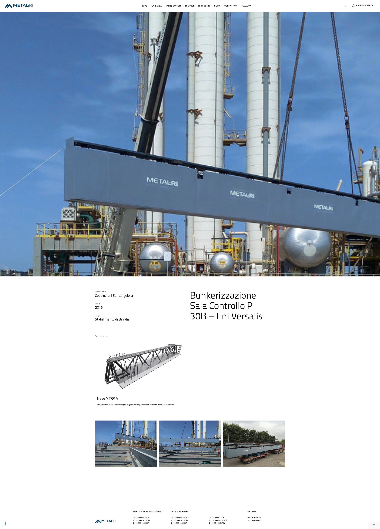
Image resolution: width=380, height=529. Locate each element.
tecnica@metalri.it (254, 520)
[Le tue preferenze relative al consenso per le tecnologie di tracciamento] (5, 524)
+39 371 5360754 (217, 523)
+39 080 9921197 (141, 523)
